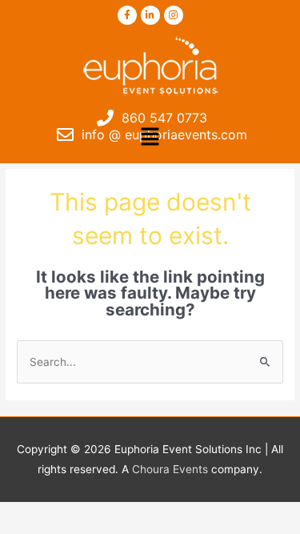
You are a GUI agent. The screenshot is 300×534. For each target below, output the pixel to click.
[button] (150, 137)
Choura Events (170, 469)
